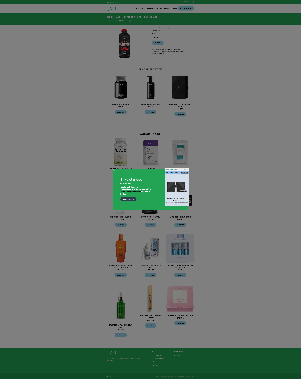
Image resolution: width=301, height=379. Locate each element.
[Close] (114, 170)
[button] (128, 199)
